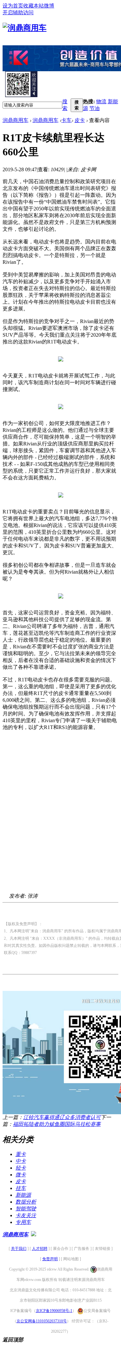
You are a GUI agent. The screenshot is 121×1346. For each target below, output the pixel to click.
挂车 (20, 1188)
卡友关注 (25, 1215)
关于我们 (18, 1248)
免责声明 (50, 1259)
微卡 (20, 1174)
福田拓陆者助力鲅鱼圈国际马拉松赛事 (57, 1124)
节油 (94, 108)
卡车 (66, 120)
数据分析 (25, 1202)
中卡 (20, 1161)
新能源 (23, 1195)
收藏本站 (33, 5)
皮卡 (80, 120)
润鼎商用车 (15, 120)
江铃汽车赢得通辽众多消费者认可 (62, 1117)
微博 (49, 5)
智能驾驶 (25, 1208)
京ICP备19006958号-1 (54, 1310)
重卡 (20, 1154)
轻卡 (20, 1168)
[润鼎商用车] (24, 28)
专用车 (23, 1222)
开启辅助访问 (18, 12)
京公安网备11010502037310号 (41, 1321)
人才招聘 (39, 1248)
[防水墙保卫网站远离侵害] (33, 1234)
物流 (101, 101)
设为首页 (13, 5)
